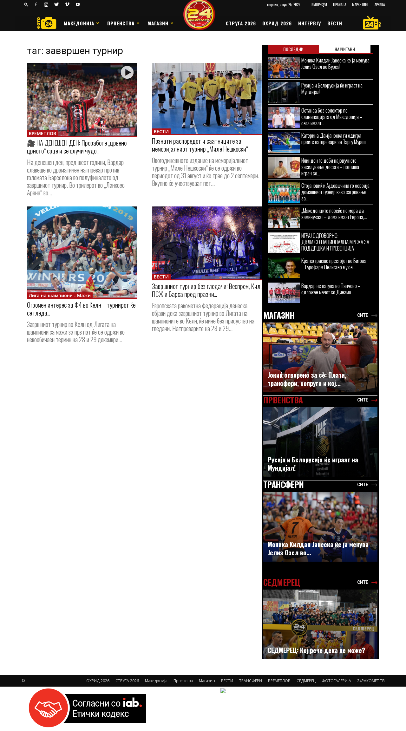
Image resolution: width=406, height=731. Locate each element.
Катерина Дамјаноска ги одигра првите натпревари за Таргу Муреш (333, 138)
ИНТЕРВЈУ (309, 23)
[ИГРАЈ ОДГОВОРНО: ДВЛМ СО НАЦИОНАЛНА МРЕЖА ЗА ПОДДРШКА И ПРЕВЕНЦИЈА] (284, 242)
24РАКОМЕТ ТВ (371, 680)
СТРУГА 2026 (241, 23)
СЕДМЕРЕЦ (306, 680)
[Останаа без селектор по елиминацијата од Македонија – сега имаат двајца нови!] (284, 117)
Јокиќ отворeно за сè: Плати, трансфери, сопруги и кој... (307, 379)
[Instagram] (46, 4)
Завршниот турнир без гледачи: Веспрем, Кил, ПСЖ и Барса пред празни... (207, 290)
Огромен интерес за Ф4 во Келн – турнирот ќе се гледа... (81, 308)
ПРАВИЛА (339, 4)
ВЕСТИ (334, 23)
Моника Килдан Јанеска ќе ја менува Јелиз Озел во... (318, 548)
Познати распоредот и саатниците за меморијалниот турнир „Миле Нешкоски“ (200, 144)
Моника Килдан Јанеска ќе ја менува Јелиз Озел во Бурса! (335, 63)
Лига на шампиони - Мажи (60, 295)
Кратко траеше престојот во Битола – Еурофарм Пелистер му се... (333, 264)
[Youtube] (77, 4)
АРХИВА (380, 4)
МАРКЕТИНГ (360, 4)
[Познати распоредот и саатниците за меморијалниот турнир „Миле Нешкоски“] (207, 98)
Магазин (157, 23)
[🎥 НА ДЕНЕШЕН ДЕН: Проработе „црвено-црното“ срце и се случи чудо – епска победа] (82, 99)
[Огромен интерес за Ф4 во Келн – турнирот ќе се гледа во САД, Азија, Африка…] (82, 252)
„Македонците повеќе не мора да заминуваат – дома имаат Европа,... (334, 213)
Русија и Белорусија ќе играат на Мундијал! (332, 88)
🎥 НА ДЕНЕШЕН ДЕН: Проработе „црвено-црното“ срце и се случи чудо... (77, 146)
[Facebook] (36, 4)
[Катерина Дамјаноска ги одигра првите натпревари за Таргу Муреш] (284, 142)
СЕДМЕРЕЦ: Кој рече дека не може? (316, 650)
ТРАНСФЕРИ (250, 680)
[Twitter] (57, 4)
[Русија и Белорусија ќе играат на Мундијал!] (284, 92)
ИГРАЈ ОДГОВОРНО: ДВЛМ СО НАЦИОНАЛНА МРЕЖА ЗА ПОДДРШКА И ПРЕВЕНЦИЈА (335, 242)
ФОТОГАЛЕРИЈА (336, 680)
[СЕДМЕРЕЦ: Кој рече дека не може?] (320, 628)
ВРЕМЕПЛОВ (42, 133)
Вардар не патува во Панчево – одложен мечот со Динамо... (331, 289)
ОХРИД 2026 (277, 23)
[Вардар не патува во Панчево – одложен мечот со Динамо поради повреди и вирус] (284, 293)
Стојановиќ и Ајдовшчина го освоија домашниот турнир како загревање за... (335, 191)
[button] (26, 4)
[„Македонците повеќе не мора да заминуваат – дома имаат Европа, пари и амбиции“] (284, 217)
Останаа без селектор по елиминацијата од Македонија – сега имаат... (332, 116)
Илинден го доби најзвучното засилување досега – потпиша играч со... (330, 166)
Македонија (79, 23)
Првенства (120, 23)
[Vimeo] (67, 4)
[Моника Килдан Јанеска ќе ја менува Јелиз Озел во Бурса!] (284, 67)
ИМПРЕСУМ (319, 4)
